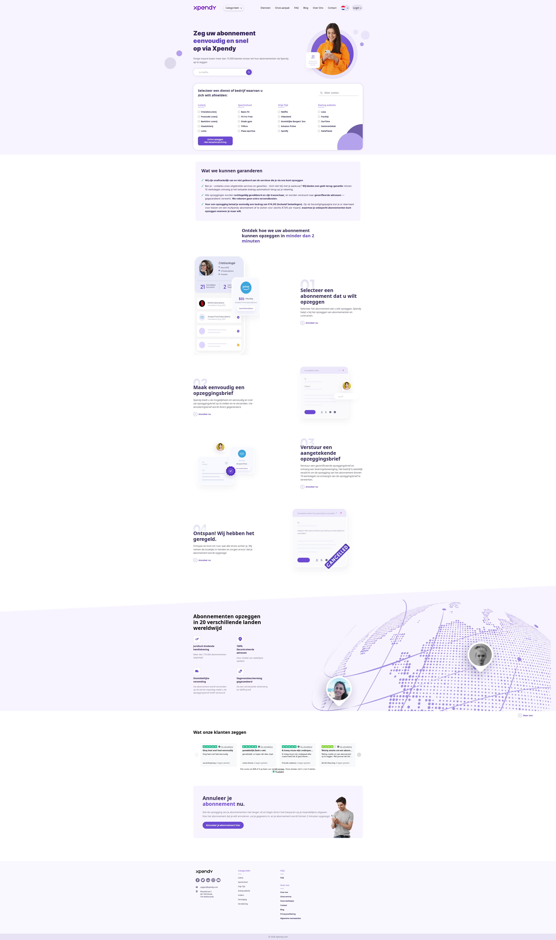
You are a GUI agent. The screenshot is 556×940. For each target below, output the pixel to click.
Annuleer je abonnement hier (223, 825)
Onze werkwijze (287, 901)
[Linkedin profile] (208, 880)
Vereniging (242, 899)
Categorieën (232, 7)
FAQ (296, 7)
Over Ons (318, 7)
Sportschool (243, 882)
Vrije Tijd (241, 886)
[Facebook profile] (198, 880)
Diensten (265, 7)
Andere (241, 895)
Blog (305, 7)
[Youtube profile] (218, 880)
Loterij (240, 878)
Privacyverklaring (288, 914)
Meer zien (528, 715)
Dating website (244, 891)
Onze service (285, 896)
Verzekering (243, 904)
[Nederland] (343, 8)
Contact (332, 7)
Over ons (284, 892)
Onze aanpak (282, 7)
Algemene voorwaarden (290, 918)
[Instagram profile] (213, 880)
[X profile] (203, 880)
